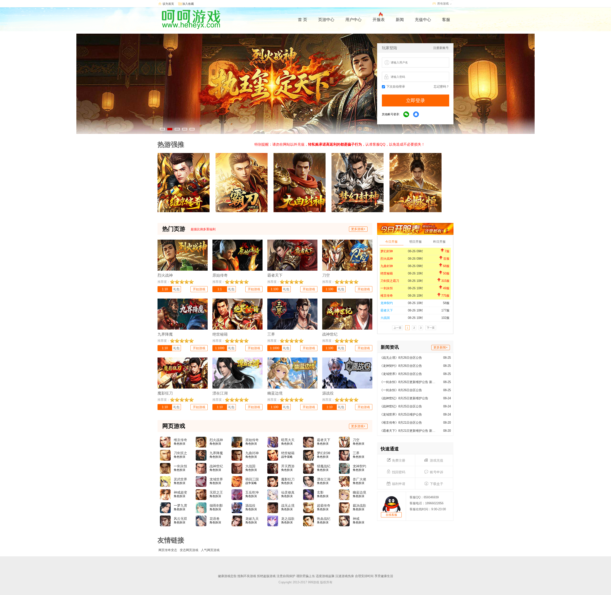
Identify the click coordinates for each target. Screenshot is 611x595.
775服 (445, 295)
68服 (446, 266)
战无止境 (288, 505)
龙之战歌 (288, 519)
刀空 (356, 440)
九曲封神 (386, 266)
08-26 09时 (415, 251)
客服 (446, 19)
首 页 (302, 19)
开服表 (379, 19)
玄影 (320, 492)
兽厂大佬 (359, 479)
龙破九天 (252, 519)
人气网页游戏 (210, 550)
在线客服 (391, 514)
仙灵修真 (288, 492)
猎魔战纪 (323, 466)
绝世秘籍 (386, 273)
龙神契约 (386, 303)
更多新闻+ (440, 347)
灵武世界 (180, 479)
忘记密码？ (441, 86)
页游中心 (326, 19)
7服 (447, 251)
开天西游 (288, 466)
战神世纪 (216, 466)
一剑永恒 (386, 288)
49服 (446, 288)
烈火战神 (386, 258)
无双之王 (216, 492)
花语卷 (215, 519)
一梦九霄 (180, 505)
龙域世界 (216, 479)
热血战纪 (323, 519)
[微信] (406, 114)
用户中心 (353, 19)
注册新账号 (441, 48)
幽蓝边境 (359, 492)
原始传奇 (252, 440)
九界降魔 (216, 453)
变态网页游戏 (189, 550)
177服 (445, 310)
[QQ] (416, 114)
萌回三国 (252, 479)
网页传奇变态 (167, 550)
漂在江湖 (323, 479)
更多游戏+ (358, 229)
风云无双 (180, 519)
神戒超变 (180, 492)
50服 (446, 273)
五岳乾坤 (252, 492)
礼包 (176, 289)
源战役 (250, 505)
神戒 (356, 519)
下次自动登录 (395, 86)
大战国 (385, 318)
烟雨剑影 (216, 505)
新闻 (400, 19)
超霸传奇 (323, 505)
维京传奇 (386, 295)
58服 (446, 303)
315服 (445, 281)
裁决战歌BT (359, 506)
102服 (445, 318)
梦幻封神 (386, 251)
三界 (356, 453)
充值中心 (423, 19)
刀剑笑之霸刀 (389, 281)
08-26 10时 (415, 273)
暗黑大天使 (288, 440)
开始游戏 (199, 289)
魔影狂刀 (288, 479)
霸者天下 (386, 310)
